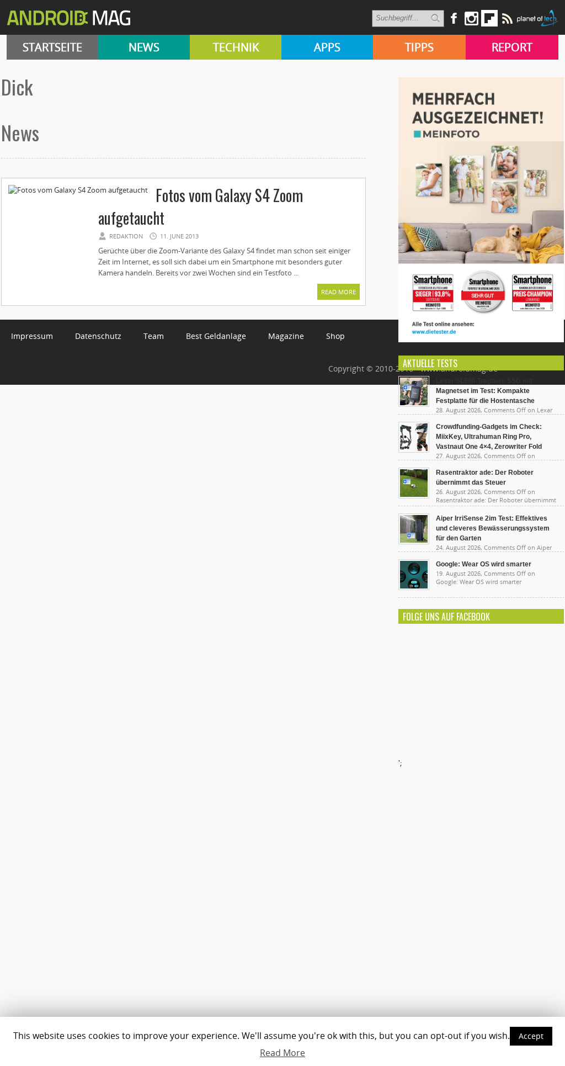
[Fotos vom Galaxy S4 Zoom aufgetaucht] (78, 190)
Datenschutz (98, 336)
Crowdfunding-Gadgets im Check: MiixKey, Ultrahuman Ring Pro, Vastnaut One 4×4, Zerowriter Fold (489, 436)
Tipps (419, 47)
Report (512, 47)
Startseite (52, 47)
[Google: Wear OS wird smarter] (413, 587)
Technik (236, 47)
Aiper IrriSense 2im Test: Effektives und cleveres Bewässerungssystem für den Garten (493, 528)
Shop (335, 336)
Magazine (286, 336)
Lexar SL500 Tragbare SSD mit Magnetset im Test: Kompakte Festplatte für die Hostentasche (485, 391)
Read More (338, 292)
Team (153, 336)
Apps (327, 47)
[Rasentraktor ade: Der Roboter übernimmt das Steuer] (413, 496)
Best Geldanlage (216, 336)
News (144, 47)
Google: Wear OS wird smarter (483, 564)
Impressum (32, 336)
